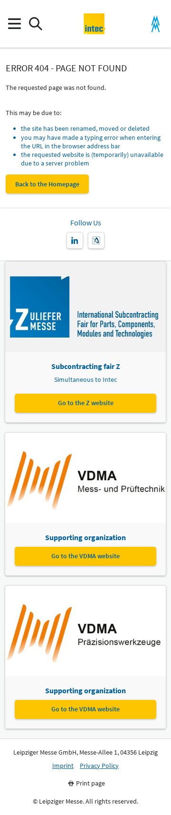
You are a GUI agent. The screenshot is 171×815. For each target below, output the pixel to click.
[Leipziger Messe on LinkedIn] (74, 240)
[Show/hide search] (35, 24)
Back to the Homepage (47, 184)
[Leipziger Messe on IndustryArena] (96, 240)
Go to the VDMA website (85, 556)
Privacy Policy (99, 766)
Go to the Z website (86, 402)
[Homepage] (95, 24)
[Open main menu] (14, 24)
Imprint (63, 766)
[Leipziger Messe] (155, 24)
